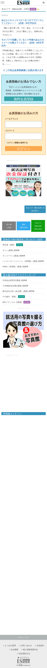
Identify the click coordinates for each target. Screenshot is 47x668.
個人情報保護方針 (30, 649)
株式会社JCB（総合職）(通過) (15, 291)
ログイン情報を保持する (17, 142)
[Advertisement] (23, 382)
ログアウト (24, 657)
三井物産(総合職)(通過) (12, 285)
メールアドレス (11, 118)
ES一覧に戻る (9, 225)
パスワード (9, 130)
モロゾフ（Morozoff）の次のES (35, 209)
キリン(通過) (8, 250)
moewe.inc (26, 665)
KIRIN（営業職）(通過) (12, 266)
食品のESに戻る (24, 225)
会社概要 (14, 649)
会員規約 (40, 645)
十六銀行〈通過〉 (10, 296)
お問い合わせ (26, 645)
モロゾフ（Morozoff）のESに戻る (38, 226)
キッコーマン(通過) (11, 255)
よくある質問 (10, 645)
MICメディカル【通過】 (13, 302)
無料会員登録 (23, 98)
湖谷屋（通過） (9, 244)
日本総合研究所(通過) (12, 280)
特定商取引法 (24, 653)
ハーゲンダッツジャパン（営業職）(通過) (20, 261)
